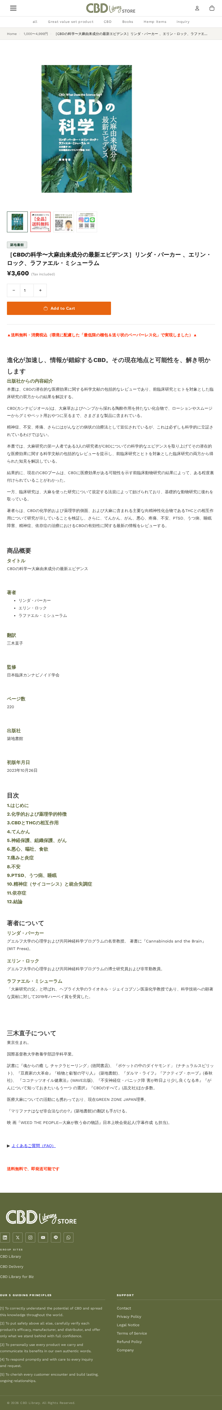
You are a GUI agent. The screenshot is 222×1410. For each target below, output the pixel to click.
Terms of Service (132, 1333)
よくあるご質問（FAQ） (34, 1145)
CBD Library (10, 1256)
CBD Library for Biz (17, 1276)
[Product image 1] (17, 222)
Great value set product (71, 22)
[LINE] (56, 1237)
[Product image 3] (63, 222)
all (35, 22)
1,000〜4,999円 (36, 34)
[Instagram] (30, 1237)
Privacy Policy (129, 1316)
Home (12, 34)
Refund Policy (129, 1342)
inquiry (183, 22)
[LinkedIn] (5, 1237)
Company (125, 1350)
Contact (124, 1308)
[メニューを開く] (13, 8)
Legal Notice (128, 1325)
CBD (108, 22)
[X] (18, 1237)
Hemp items (155, 22)
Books (128, 22)
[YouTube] (43, 1237)
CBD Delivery (11, 1266)
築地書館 (17, 245)
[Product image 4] (86, 222)
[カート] (212, 8)
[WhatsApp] (68, 1237)
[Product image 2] (40, 222)
